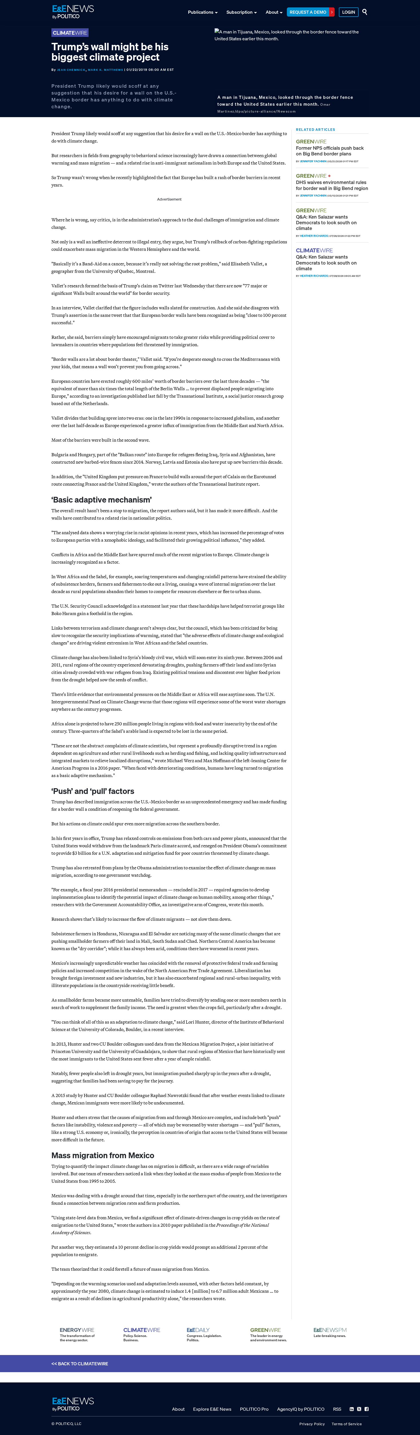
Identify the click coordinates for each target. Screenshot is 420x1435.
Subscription (240, 12)
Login (348, 12)
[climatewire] (315, 250)
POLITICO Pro (254, 1409)
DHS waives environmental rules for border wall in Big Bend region (332, 185)
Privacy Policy (312, 1424)
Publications (200, 12)
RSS (337, 1409)
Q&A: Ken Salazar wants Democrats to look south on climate (326, 222)
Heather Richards (314, 236)
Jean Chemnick (71, 70)
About (272, 12)
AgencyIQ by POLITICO (301, 1409)
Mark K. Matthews (105, 70)
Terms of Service (347, 1424)
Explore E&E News (212, 1409)
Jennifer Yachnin (313, 161)
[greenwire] (312, 141)
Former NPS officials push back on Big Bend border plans (330, 151)
